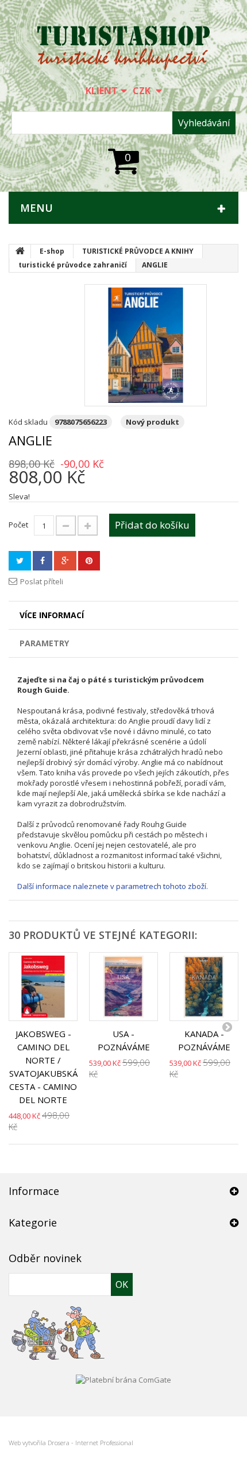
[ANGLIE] (145, 345)
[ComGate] (123, 1378)
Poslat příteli (41, 581)
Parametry (44, 643)
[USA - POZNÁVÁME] (123, 986)
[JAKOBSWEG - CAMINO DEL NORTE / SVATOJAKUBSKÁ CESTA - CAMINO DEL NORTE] (43, 986)
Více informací (52, 615)
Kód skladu (28, 422)
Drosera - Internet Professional (90, 1442)
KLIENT (102, 90)
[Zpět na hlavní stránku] (20, 251)
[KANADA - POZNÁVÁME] (203, 986)
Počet (18, 524)
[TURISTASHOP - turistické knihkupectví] (123, 48)
